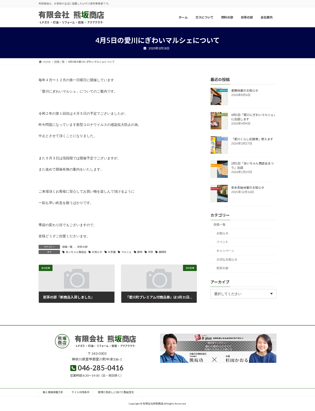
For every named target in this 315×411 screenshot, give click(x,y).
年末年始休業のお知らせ (247, 188)
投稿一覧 (67, 246)
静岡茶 (162, 252)
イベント (222, 242)
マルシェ (126, 252)
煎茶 (150, 252)
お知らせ (97, 252)
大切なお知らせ (226, 259)
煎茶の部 (82, 246)
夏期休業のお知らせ (244, 91)
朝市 (139, 252)
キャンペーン (225, 251)
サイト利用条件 (81, 392)
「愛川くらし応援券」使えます (252, 139)
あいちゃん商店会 (76, 252)
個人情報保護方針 (53, 392)
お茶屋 (112, 252)
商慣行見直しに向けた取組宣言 (116, 392)
